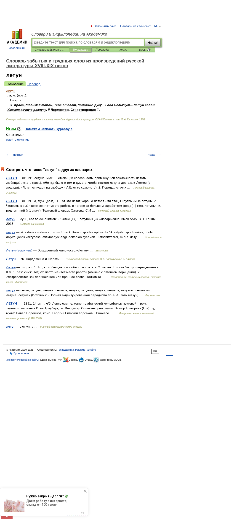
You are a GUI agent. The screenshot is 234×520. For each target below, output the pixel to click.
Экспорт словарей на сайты (22, 359)
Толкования (80, 49)
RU (156, 26)
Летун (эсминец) (19, 250)
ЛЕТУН (11, 178)
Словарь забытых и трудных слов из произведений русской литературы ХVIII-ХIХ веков (50, 49)
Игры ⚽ (144, 49)
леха (151, 154)
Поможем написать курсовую (48, 129)
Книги (123, 49)
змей (9, 139)
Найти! (153, 42)
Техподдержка (65, 349)
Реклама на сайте (85, 349)
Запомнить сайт (105, 26)
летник (18, 154)
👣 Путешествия (19, 353)
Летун (11, 259)
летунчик (22, 139)
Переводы (102, 49)
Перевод (33, 84)
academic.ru (17, 48)
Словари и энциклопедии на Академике (69, 34)
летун (10, 219)
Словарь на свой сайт (135, 26)
